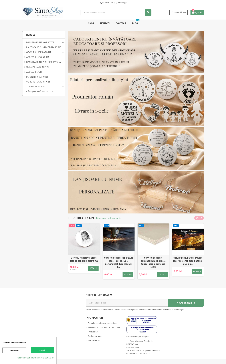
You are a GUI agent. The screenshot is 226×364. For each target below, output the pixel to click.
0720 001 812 (108, 3)
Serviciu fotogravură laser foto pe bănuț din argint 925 (84, 259)
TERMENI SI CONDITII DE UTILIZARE (104, 327)
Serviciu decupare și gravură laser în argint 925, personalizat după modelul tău (118, 262)
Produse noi (93, 332)
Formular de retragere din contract (102, 323)
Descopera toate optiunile (110, 218)
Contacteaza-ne (94, 336)
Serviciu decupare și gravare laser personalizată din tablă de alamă (187, 261)
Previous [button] (196, 218)
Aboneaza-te (187, 302)
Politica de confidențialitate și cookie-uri (35, 357)
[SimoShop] (42, 12)
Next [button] (201, 218)
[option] (84, 251)
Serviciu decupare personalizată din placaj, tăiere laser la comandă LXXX (153, 262)
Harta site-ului (94, 340)
